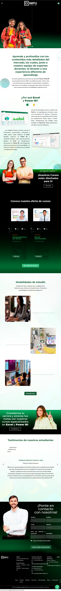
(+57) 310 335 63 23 (38, 560)
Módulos (27, 580)
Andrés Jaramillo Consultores (42, 587)
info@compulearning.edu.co (54, 565)
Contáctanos (55, 580)
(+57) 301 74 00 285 (53, 562)
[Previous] (3, 467)
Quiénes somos (22, 581)
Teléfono (48, 524)
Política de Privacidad (44, 540)
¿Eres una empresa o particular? (38, 532)
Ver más (16, 256)
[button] (2, 3)
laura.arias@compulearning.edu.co (40, 573)
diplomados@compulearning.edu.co (40, 563)
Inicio (16, 580)
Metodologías (41, 580)
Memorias (34, 580)
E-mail (32, 524)
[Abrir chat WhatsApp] (57, 587)
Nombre (33, 517)
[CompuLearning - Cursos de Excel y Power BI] (30, 3)
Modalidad (49, 533)
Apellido (48, 517)
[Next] (57, 467)
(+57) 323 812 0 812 (38, 570)
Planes (48, 580)
